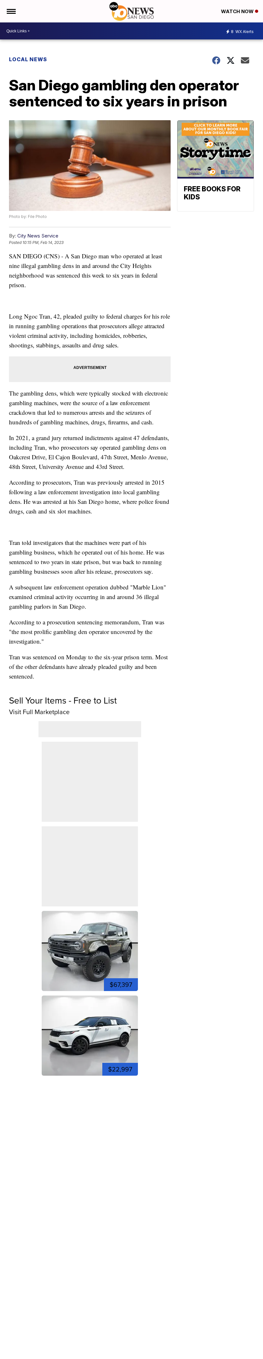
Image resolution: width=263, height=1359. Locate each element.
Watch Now (238, 11)
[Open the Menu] (11, 11)
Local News (28, 59)
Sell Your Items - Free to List (63, 700)
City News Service (37, 236)
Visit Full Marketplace (39, 712)
